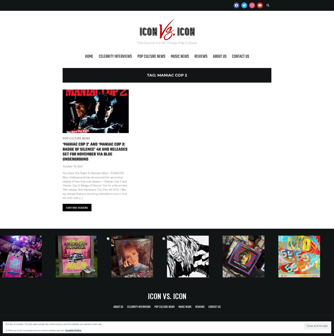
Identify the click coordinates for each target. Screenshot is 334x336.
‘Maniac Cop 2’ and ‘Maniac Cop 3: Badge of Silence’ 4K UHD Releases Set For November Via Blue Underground (95, 152)
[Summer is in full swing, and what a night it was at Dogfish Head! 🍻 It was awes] (83, 256)
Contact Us (240, 56)
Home (89, 56)
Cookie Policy (73, 330)
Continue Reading (77, 207)
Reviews (200, 56)
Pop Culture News (151, 56)
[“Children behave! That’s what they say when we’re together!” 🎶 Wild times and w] (139, 256)
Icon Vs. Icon (167, 296)
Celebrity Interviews (115, 56)
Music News (180, 56)
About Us (219, 56)
